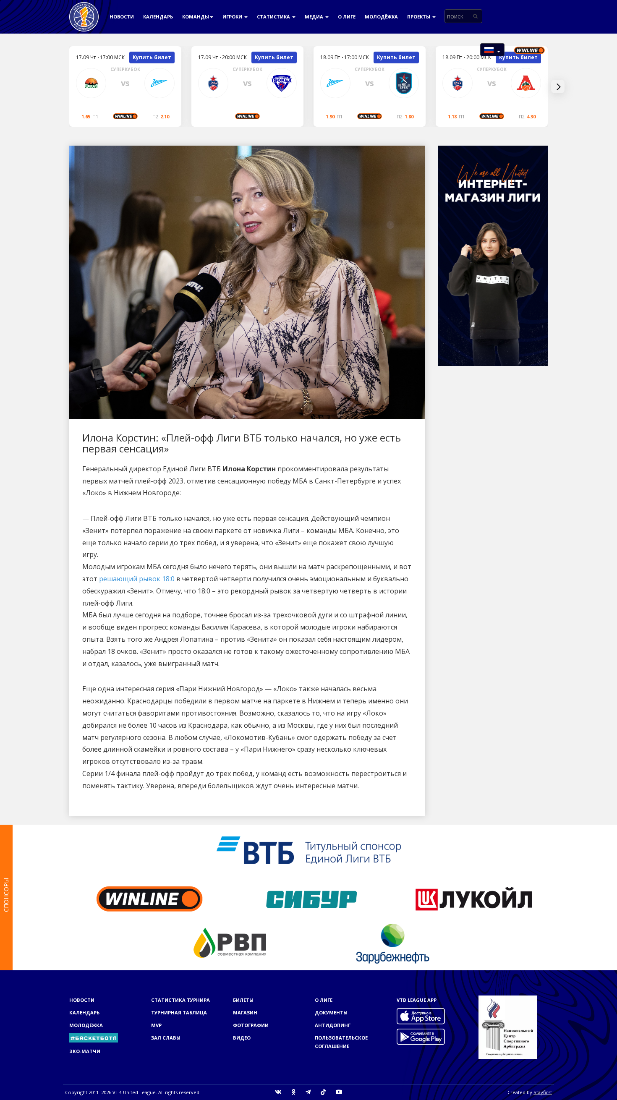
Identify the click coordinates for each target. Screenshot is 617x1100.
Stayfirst (542, 1092)
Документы (331, 1012)
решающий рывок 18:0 (137, 578)
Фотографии (251, 1025)
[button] (492, 50)
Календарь (158, 16)
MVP (156, 1025)
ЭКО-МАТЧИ (84, 1051)
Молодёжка (381, 16)
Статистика (274, 16)
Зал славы (165, 1038)
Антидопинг (332, 1025)
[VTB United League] (84, 10)
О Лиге (347, 16)
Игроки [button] (232, 16)
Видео (242, 1038)
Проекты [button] (419, 16)
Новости (122, 16)
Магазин (245, 1012)
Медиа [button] (314, 16)
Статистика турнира (180, 1000)
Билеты (243, 1000)
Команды (195, 16)
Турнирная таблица (179, 1012)
